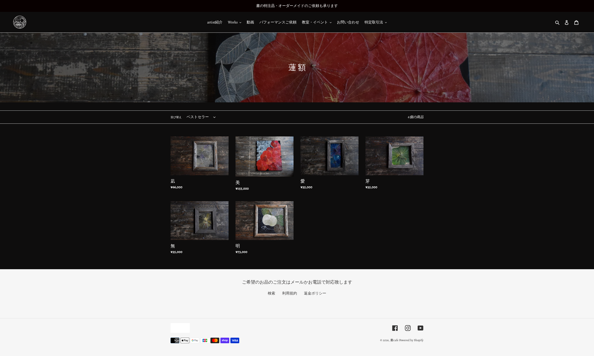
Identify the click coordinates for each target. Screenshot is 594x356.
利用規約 (289, 293)
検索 (271, 293)
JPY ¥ (179, 327)
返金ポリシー (315, 293)
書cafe (394, 340)
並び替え (176, 117)
